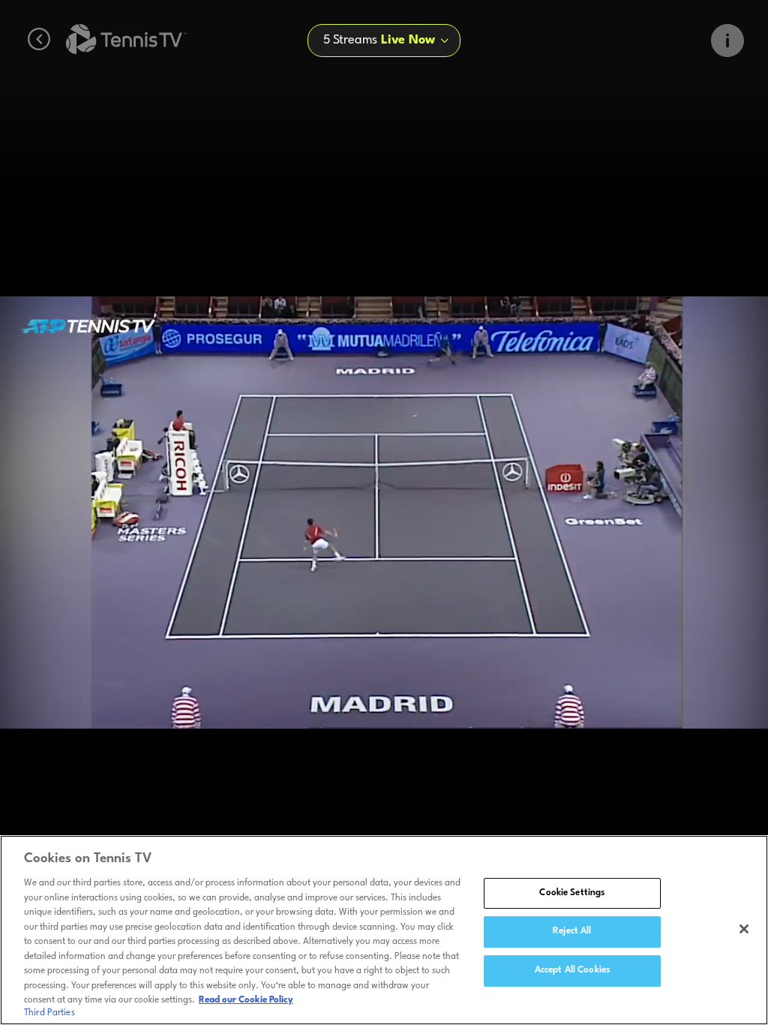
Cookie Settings (571, 892)
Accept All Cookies (572, 970)
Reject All (572, 931)
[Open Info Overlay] (727, 40)
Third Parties (49, 1012)
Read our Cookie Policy (246, 1000)
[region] (384, 930)
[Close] (744, 928)
